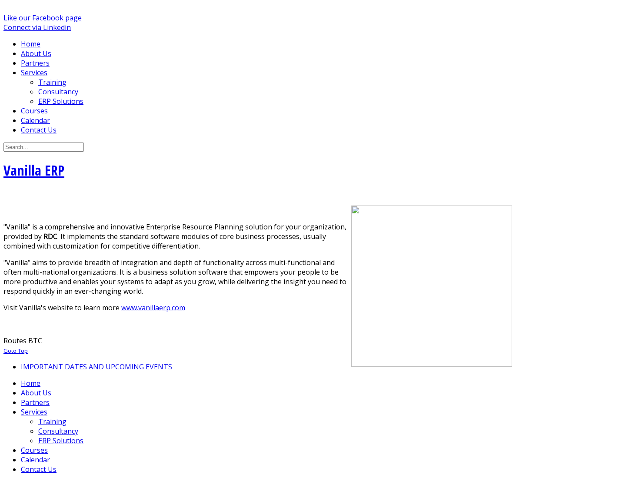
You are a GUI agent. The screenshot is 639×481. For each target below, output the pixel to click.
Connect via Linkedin (37, 27)
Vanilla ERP (33, 170)
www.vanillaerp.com (153, 307)
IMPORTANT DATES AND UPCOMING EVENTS (96, 367)
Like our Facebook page (42, 18)
